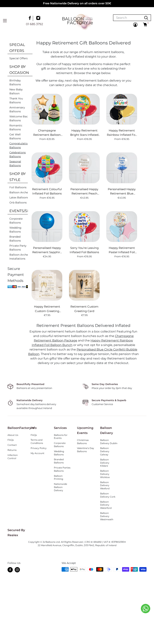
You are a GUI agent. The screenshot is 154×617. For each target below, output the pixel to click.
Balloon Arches (19, 192)
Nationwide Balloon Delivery (60, 487)
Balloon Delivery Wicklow (105, 474)
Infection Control (13, 457)
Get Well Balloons (15, 136)
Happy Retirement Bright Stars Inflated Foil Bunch (84, 133)
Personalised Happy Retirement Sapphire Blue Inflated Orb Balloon (47, 250)
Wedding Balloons (15, 229)
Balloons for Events (60, 437)
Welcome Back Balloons (19, 118)
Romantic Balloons (15, 127)
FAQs (11, 439)
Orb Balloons (18, 202)
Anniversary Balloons (17, 109)
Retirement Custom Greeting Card (84, 309)
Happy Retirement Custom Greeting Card (47, 309)
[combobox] (127, 18)
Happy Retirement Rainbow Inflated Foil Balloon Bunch (122, 133)
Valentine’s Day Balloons (85, 450)
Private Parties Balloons (62, 469)
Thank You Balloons (16, 100)
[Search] (146, 18)
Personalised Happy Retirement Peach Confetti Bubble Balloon (84, 191)
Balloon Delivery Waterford (106, 505)
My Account (37, 453)
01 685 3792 (34, 24)
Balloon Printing (58, 477)
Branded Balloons (15, 238)
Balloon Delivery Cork (107, 495)
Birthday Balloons (15, 82)
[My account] (135, 25)
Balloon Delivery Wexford (104, 485)
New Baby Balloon (16, 91)
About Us (13, 435)
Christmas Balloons (83, 442)
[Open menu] (5, 20)
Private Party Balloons (17, 247)
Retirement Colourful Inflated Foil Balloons (47, 191)
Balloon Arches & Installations (20, 256)
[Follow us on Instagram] (38, 18)
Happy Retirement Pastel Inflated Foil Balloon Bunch (122, 250)
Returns (12, 450)
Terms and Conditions (37, 441)
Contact (12, 445)
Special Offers (18, 58)
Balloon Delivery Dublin (108, 442)
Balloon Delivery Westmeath (106, 516)
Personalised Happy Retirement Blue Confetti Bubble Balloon (122, 191)
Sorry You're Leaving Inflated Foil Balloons (84, 250)
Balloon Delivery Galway (104, 451)
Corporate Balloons (16, 220)
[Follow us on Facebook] (30, 18)
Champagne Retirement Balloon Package (47, 133)
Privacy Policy (39, 448)
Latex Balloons (19, 197)
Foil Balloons (17, 187)
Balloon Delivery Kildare (104, 462)
